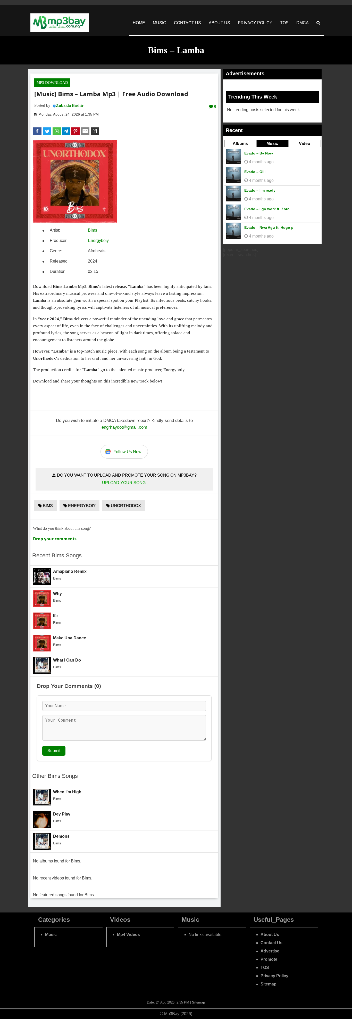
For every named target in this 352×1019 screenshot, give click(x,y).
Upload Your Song (124, 482)
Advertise (270, 951)
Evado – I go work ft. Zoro (267, 209)
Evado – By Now (258, 153)
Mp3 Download (52, 82)
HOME (139, 23)
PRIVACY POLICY (255, 23)
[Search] (318, 22)
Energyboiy (98, 240)
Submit (53, 750)
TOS (284, 23)
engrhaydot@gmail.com (124, 427)
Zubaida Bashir (69, 105)
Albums (240, 143)
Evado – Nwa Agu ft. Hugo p (269, 227)
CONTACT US (187, 23)
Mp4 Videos (128, 934)
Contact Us (271, 943)
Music (272, 143)
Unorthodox (125, 505)
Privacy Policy (274, 976)
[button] (37, 131)
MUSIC (159, 23)
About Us (270, 934)
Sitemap (268, 984)
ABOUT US (219, 23)
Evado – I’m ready (259, 190)
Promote (269, 959)
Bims (92, 230)
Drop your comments (55, 539)
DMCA (302, 23)
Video (304, 143)
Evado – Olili (255, 172)
